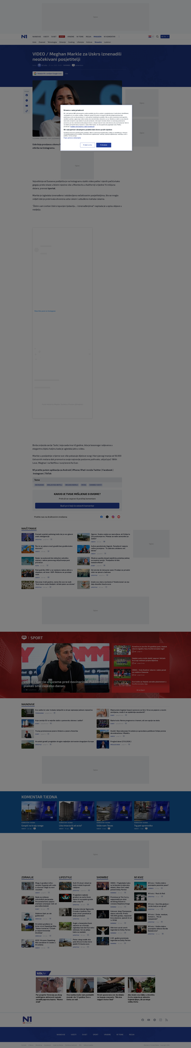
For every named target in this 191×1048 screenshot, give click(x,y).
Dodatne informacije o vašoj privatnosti (82, 126)
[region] (96, 128)
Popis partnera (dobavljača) (72, 138)
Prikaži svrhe (87, 145)
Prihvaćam (103, 145)
